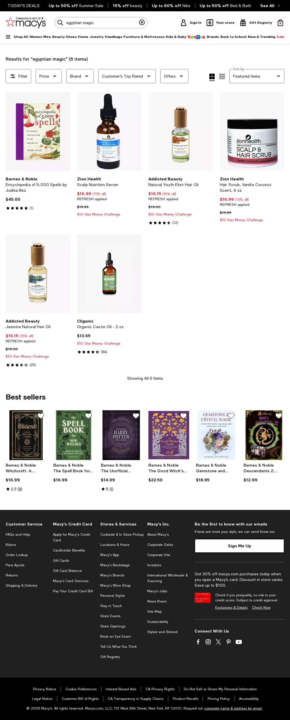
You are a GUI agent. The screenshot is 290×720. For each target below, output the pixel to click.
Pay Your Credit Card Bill (73, 591)
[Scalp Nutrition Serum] (109, 131)
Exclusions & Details (231, 608)
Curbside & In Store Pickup (122, 535)
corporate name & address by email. (233, 708)
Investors (154, 565)
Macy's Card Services (70, 581)
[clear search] (141, 22)
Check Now (261, 608)
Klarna (11, 545)
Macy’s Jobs (157, 591)
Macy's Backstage (115, 565)
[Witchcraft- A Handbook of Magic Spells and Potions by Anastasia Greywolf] (26, 435)
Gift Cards (61, 561)
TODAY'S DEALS (24, 5)
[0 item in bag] (280, 22)
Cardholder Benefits (69, 550)
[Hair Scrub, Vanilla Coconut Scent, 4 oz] (252, 131)
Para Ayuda (15, 565)
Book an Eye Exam (115, 636)
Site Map (154, 612)
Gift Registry (110, 657)
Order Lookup (17, 555)
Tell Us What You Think (118, 647)
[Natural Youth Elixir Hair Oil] (180, 131)
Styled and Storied (162, 632)
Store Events (110, 616)
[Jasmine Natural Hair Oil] (38, 273)
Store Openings (112, 626)
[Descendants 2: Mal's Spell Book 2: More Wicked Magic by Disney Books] (264, 435)
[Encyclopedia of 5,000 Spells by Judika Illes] (38, 131)
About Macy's (158, 535)
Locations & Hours (114, 545)
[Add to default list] (40, 416)
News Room (157, 601)
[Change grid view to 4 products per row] (212, 77)
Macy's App (109, 555)
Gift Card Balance (67, 571)
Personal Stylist (112, 596)
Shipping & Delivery (21, 585)
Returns (12, 575)
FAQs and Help (18, 535)
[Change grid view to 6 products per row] (222, 76)
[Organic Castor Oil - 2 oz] (109, 273)
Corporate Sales (160, 545)
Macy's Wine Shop (115, 585)
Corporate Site (158, 555)
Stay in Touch (111, 606)
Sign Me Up (239, 545)
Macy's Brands (112, 575)
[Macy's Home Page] (26, 22)
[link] (38, 193)
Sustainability (157, 622)
